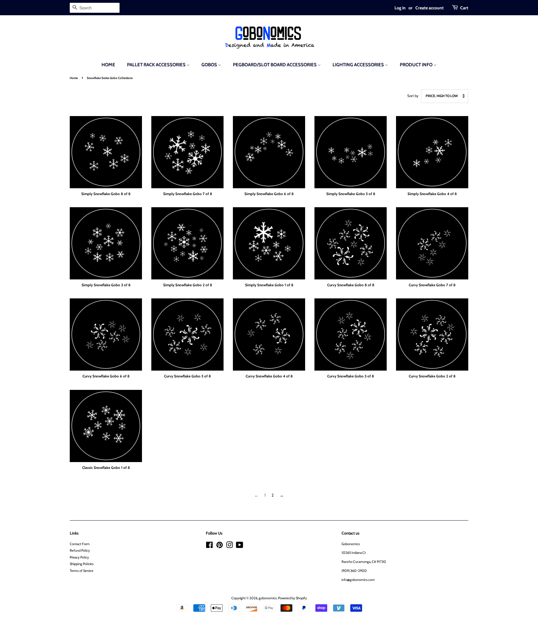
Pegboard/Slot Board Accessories (275, 65)
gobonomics (268, 598)
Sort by (412, 96)
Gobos (209, 65)
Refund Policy (80, 550)
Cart (464, 7)
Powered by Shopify (292, 598)
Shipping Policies (82, 564)
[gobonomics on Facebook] (209, 546)
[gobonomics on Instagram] (229, 546)
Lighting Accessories (359, 65)
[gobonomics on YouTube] (239, 546)
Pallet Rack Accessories (156, 65)
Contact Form (80, 544)
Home (108, 65)
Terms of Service (81, 570)
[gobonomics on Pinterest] (219, 546)
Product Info (416, 65)
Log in (400, 7)
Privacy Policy (79, 557)
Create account (429, 7)
